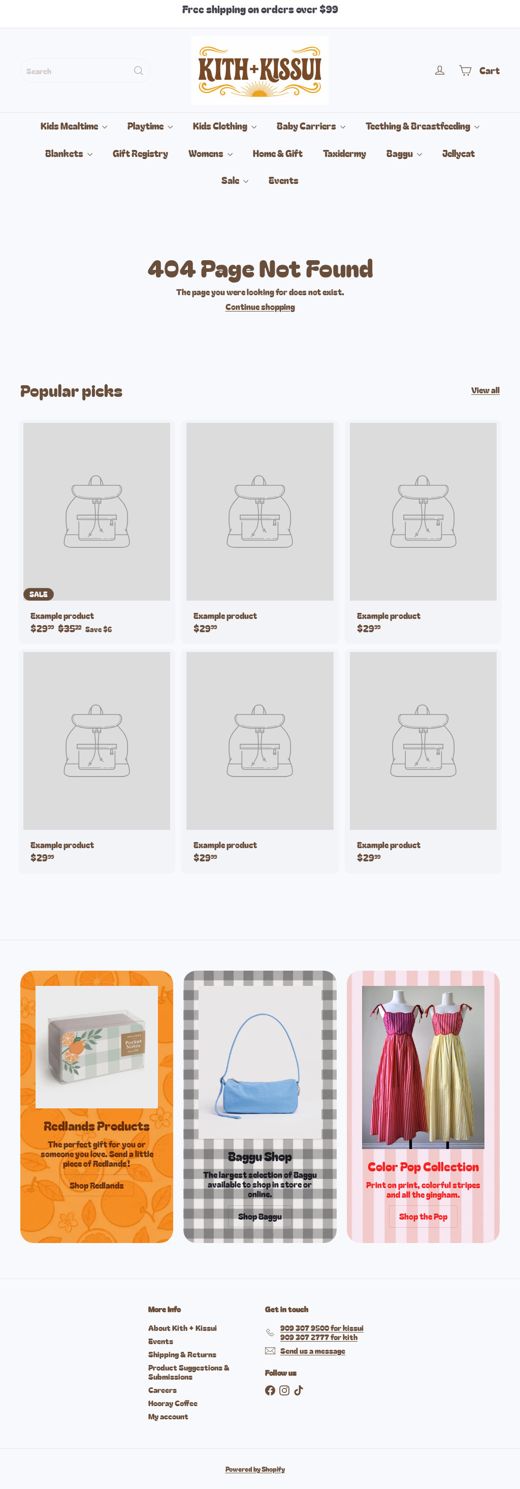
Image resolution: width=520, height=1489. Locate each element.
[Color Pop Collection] (423, 1068)
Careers (162, 1389)
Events (284, 180)
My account (168, 1416)
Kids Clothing (221, 125)
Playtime (146, 125)
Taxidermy (344, 153)
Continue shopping (260, 306)
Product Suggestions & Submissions (189, 1372)
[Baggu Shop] (260, 1062)
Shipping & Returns (182, 1354)
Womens (206, 153)
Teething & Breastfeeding (419, 125)
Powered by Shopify (255, 1469)
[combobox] (85, 70)
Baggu (400, 153)
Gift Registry (140, 153)
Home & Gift (278, 153)
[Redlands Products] (97, 1047)
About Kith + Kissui (182, 1327)
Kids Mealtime (70, 125)
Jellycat (458, 153)
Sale (231, 180)
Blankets (65, 153)
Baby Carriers (307, 125)
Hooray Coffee (173, 1403)
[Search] (138, 70)
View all (485, 390)
